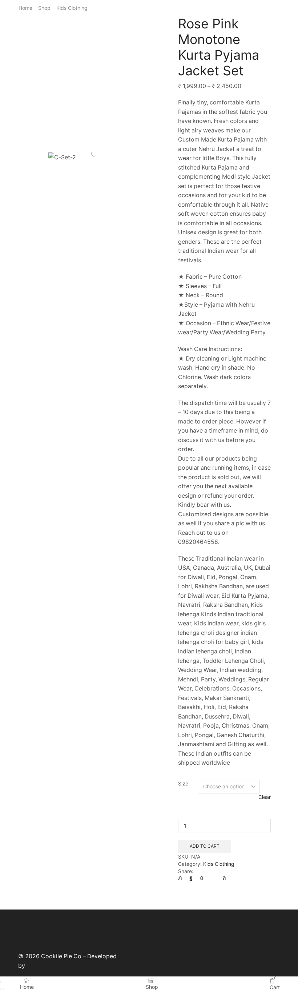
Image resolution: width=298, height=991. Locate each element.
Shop (44, 8)
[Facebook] (191, 877)
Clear (264, 797)
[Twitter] (182, 877)
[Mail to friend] (213, 877)
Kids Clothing (72, 8)
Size (183, 783)
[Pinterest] (201, 877)
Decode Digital (47, 965)
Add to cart (205, 846)
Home (25, 8)
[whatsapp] (222, 877)
